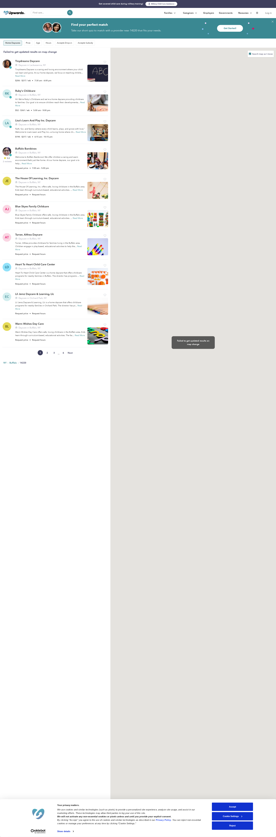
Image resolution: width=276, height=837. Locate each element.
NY (5, 362)
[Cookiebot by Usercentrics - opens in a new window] (38, 831)
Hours (48, 43)
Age (38, 43)
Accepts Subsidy (85, 43)
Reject (232, 825)
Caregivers (188, 13)
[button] (105, 62)
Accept (232, 807)
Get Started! (230, 28)
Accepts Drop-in (64, 43)
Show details (63, 831)
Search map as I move (262, 54)
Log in (268, 13)
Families (168, 13)
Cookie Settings (231, 816)
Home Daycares (12, 43)
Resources (243, 13)
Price (28, 43)
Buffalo (13, 362)
